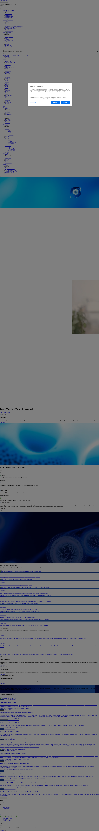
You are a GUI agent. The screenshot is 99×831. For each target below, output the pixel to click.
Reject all (55, 102)
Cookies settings (33, 102)
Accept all (65, 102)
